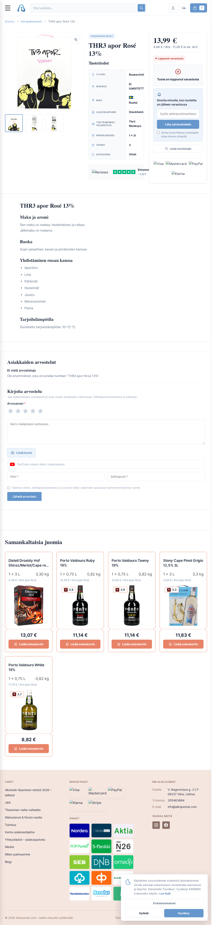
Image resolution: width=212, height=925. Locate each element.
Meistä (9, 847)
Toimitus (10, 825)
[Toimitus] (183, 7)
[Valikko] (9, 7)
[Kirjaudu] (173, 7)
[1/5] (10, 411)
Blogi (8, 862)
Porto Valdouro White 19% (26, 667)
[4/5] (33, 411)
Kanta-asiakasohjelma (20, 832)
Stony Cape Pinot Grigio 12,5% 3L (183, 562)
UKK (8, 802)
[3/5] (25, 411)
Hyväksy (184, 913)
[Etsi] (141, 8)
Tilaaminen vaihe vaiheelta (23, 810)
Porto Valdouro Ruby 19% (77, 562)
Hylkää (144, 913)
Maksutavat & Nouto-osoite (23, 817)
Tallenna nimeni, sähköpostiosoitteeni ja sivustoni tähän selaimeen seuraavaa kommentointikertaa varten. (76, 487)
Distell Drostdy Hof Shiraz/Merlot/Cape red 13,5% (28, 563)
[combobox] (83, 8)
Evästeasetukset (164, 903)
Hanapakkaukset (31, 21)
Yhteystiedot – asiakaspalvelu (25, 839)
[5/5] (40, 411)
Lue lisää (164, 893)
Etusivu (9, 21)
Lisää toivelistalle (180, 148)
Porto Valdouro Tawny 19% (130, 562)
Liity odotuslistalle (178, 124)
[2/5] (18, 411)
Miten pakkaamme (17, 854)
